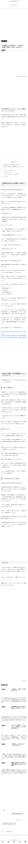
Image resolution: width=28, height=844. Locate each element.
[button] (25, 401)
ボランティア (8, 172)
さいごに (6, 176)
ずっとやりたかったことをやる (11, 174)
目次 (12, 161)
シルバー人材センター (10, 170)
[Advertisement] (14, 24)
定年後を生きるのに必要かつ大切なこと (12, 164)
